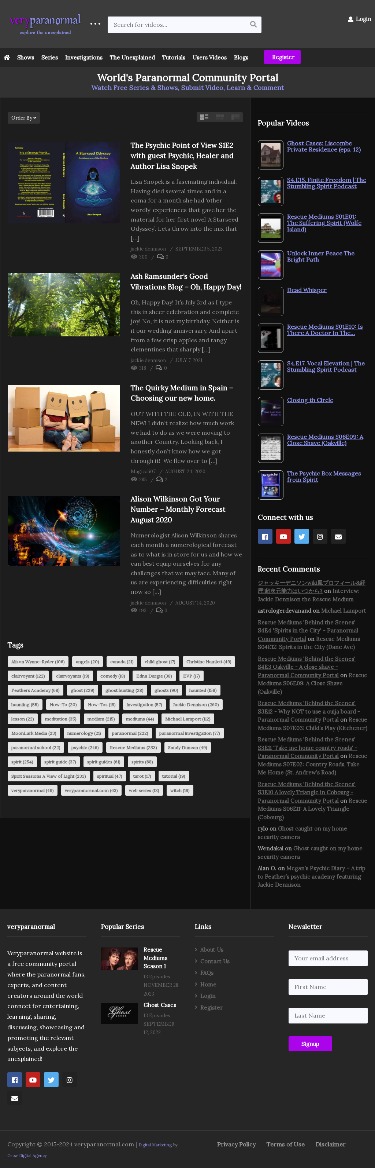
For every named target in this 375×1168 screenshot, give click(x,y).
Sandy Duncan (187, 747)
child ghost (160, 661)
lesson (22, 719)
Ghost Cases (160, 1004)
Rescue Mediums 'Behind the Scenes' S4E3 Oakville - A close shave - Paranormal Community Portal (307, 667)
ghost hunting (124, 690)
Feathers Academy (35, 690)
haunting (25, 704)
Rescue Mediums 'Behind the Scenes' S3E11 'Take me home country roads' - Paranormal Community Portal (307, 747)
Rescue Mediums (133, 747)
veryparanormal (32, 790)
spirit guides (103, 761)
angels (87, 661)
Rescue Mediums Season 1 (155, 958)
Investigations (84, 57)
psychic (85, 747)
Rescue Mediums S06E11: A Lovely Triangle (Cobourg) (312, 809)
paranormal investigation (189, 733)
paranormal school (35, 747)
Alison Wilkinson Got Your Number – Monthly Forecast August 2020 (178, 509)
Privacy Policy (236, 1144)
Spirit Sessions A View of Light (48, 776)
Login (362, 18)
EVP (191, 676)
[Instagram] (320, 536)
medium (101, 719)
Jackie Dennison (196, 704)
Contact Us (215, 961)
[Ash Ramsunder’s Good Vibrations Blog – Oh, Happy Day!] (64, 304)
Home (208, 984)
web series (144, 790)
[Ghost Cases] (119, 1013)
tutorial (173, 776)
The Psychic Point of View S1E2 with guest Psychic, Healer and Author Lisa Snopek (182, 156)
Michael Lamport (188, 719)
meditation (61, 719)
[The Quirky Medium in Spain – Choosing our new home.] (64, 418)
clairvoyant (28, 676)
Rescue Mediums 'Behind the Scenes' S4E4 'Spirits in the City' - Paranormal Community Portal (308, 630)
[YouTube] (283, 536)
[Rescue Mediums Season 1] (119, 959)
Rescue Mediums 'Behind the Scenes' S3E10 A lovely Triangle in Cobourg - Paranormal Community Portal (307, 792)
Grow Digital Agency (27, 1155)
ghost (82, 690)
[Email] (338, 536)
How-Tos (102, 704)
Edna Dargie (154, 676)
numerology (84, 733)
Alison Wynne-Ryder (38, 661)
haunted (203, 690)
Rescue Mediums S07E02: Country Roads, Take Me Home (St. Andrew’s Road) (312, 764)
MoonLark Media (33, 733)
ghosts (166, 690)
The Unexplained (132, 57)
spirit (22, 761)
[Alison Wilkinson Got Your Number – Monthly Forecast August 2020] (64, 531)
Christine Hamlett (208, 661)
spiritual (109, 776)
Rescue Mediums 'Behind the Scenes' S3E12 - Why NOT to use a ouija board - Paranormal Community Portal (309, 711)
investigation (144, 704)
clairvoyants (72, 676)
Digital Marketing (155, 1144)
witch (180, 790)
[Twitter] (301, 536)
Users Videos (210, 57)
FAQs (207, 972)
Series (49, 57)
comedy (112, 676)
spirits (142, 761)
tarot (142, 776)
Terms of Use (286, 1144)
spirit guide (60, 761)
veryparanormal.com (91, 790)
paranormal (130, 733)
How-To (63, 704)
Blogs (241, 57)
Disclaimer (331, 1144)
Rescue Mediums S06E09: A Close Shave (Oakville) (312, 683)
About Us (211, 949)
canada (122, 661)
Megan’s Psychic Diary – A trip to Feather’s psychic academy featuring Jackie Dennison (311, 876)
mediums (140, 719)
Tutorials (173, 57)
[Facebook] (265, 536)
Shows (25, 57)
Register (282, 57)
